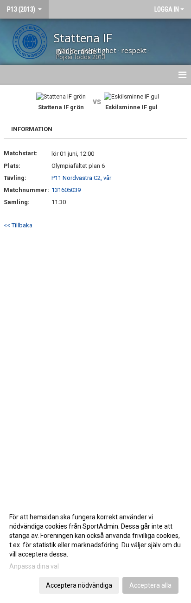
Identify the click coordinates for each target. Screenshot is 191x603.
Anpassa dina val (34, 566)
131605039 (66, 189)
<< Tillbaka (18, 225)
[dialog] (95, 550)
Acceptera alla (150, 585)
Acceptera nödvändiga (79, 585)
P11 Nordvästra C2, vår (81, 177)
